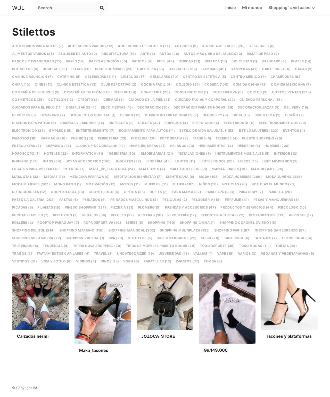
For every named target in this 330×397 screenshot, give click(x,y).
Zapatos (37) (188, 261)
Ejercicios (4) (205, 123)
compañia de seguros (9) (36, 92)
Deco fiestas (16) (117, 107)
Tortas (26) (286, 246)
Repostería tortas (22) (222, 215)
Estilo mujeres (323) (258, 131)
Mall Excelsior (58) (189, 169)
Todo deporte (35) (217, 246)
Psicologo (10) (292, 207)
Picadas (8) (22, 207)
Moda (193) (209, 177)
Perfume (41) (237, 200)
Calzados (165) (183, 69)
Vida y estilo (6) (56, 261)
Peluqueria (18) (206, 200)
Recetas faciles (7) (30, 215)
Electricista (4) (239, 123)
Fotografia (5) (174, 138)
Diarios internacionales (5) (171, 115)
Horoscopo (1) (26, 153)
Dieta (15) (241, 115)
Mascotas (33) (26, 177)
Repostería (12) (181, 215)
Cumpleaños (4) (81, 107)
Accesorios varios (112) (90, 46)
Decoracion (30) (153, 107)
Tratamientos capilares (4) (63, 253)
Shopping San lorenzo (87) (280, 230)
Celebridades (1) (100, 77)
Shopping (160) (162, 223)
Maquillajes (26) (267, 169)
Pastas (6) (68, 200)
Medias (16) (54, 177)
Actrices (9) (186, 46)
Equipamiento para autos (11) (147, 131)
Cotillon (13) (60, 100)
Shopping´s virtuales (289, 7)
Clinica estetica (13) (76, 84)
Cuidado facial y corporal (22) (205, 100)
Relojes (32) (122, 215)
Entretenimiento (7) (95, 131)
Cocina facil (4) (156, 84)
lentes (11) (185, 161)
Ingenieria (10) (121, 153)
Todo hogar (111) (255, 246)
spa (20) (116, 238)
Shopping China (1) (197, 223)
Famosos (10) (24, 138)
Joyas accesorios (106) (88, 161)
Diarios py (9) (215, 115)
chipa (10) (21, 84)
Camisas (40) (213, 69)
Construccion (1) (191, 92)
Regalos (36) (94, 215)
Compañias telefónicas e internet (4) (100, 92)
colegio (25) (188, 84)
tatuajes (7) (265, 238)
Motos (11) (130, 184)
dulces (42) (149, 123)
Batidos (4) (142, 61)
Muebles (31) (156, 184)
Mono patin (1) (67, 184)
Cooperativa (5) (227, 92)
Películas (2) (174, 200)
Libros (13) (248, 161)
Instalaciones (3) (194, 153)
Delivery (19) (296, 107)
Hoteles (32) (56, 153)
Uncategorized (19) (135, 253)
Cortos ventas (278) (291, 92)
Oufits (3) (159, 192)
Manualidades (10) (229, 169)
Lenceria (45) (158, 161)
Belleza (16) (216, 61)
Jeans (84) (52, 161)
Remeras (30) (150, 215)
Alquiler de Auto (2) (77, 54)
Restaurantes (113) (267, 215)
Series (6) (134, 223)
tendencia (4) (56, 246)
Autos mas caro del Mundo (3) (213, 54)
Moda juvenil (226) (284, 177)
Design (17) (130, 115)
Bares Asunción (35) (108, 61)
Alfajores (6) (262, 46)
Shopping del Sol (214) (33, 230)
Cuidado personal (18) (261, 100)
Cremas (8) (113, 100)
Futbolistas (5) (26, 146)
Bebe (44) (165, 61)
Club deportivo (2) (118, 84)
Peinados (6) (94, 200)
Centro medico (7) (248, 77)
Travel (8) (103, 253)
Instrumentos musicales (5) (242, 153)
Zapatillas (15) (157, 261)
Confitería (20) (155, 92)
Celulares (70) (164, 77)
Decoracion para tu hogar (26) (204, 107)
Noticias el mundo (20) (273, 184)
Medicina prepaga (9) (90, 177)
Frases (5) (202, 138)
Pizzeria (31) (122, 207)
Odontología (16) (67, 192)
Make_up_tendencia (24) (112, 169)
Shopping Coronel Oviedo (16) (247, 223)
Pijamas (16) (48, 207)
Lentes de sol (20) (217, 161)
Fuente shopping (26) (262, 138)
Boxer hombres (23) (114, 69)
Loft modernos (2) (280, 161)
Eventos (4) (294, 131)
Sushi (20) (210, 238)
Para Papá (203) (219, 192)
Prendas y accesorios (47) (190, 207)
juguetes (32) (128, 161)
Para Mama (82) (186, 192)
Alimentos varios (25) (33, 54)
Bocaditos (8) (25, 69)
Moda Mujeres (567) (31, 184)
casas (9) (304, 69)
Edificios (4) (176, 123)
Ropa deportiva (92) (102, 223)
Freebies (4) (227, 138)
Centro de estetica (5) (204, 77)
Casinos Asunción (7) (32, 77)
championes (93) (286, 77)
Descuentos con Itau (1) (93, 115)
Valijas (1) (203, 253)
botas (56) (81, 69)
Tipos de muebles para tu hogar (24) (160, 246)
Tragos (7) (22, 253)
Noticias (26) (234, 184)
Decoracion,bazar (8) (258, 107)
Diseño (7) (294, 115)
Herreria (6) (248, 146)
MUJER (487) (183, 184)
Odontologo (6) (104, 192)
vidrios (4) (86, 261)
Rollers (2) (22, 223)
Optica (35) (134, 192)
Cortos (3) (257, 92)
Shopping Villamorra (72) (36, 238)
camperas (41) (244, 69)
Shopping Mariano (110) (81, 230)
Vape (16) (225, 253)
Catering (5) (69, 77)
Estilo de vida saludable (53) (207, 131)
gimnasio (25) (58, 146)
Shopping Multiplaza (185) (185, 230)
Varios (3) (247, 253)
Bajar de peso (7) (263, 54)
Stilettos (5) (140, 238)
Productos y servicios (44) (246, 207)
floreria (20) (143, 138)
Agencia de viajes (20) (223, 46)
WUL (18, 7)
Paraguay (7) (251, 192)
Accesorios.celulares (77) (144, 46)
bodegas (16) (55, 69)
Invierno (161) (25, 161)
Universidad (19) (174, 253)
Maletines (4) (152, 169)
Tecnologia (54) (297, 238)
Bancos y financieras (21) (36, 61)
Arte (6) (147, 54)
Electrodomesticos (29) (282, 123)
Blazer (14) (301, 61)
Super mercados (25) (177, 238)
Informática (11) (87, 153)
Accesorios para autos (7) (37, 46)
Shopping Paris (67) (232, 230)
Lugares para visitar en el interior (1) (48, 169)
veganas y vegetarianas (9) (287, 253)
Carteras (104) (276, 69)
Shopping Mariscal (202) (131, 230)
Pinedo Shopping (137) (85, 207)
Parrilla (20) (280, 192)
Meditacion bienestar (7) (138, 177)
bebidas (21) (190, 61)
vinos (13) (110, 261)
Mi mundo (252, 7)
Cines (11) (43, 84)
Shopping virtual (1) (85, 238)
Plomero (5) (149, 207)
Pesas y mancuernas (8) (276, 200)
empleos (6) (60, 131)
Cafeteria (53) (150, 69)
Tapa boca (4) (237, 238)
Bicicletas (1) (244, 61)
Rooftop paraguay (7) (58, 223)
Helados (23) (182, 146)
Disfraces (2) (121, 123)
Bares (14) (75, 61)
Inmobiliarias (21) (156, 153)
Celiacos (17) (133, 77)
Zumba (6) (213, 261)
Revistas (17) (301, 215)
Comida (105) (216, 84)
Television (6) (25, 246)
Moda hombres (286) (242, 177)
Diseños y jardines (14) (82, 123)
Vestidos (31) (24, 261)
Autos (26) (169, 54)
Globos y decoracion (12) (100, 146)
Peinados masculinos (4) (134, 200)
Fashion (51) (82, 138)
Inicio (230, 7)
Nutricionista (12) (29, 192)
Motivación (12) (101, 184)
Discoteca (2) (267, 115)
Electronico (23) (28, 131)
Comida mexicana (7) (291, 84)
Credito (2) (88, 100)
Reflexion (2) (65, 215)
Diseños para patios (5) (34, 123)
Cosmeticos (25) (28, 100)
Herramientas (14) (216, 146)
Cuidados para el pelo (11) (37, 107)
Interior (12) (286, 153)
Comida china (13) (250, 84)
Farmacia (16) (54, 138)
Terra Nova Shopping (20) (97, 246)
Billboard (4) (274, 61)
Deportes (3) (24, 115)
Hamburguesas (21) (147, 146)
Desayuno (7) (52, 115)
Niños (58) (208, 184)
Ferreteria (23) (112, 138)
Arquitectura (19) (118, 54)
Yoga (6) (131, 261)
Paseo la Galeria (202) (33, 200)
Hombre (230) (277, 146)
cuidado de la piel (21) (149, 100)
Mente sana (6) (180, 177)
